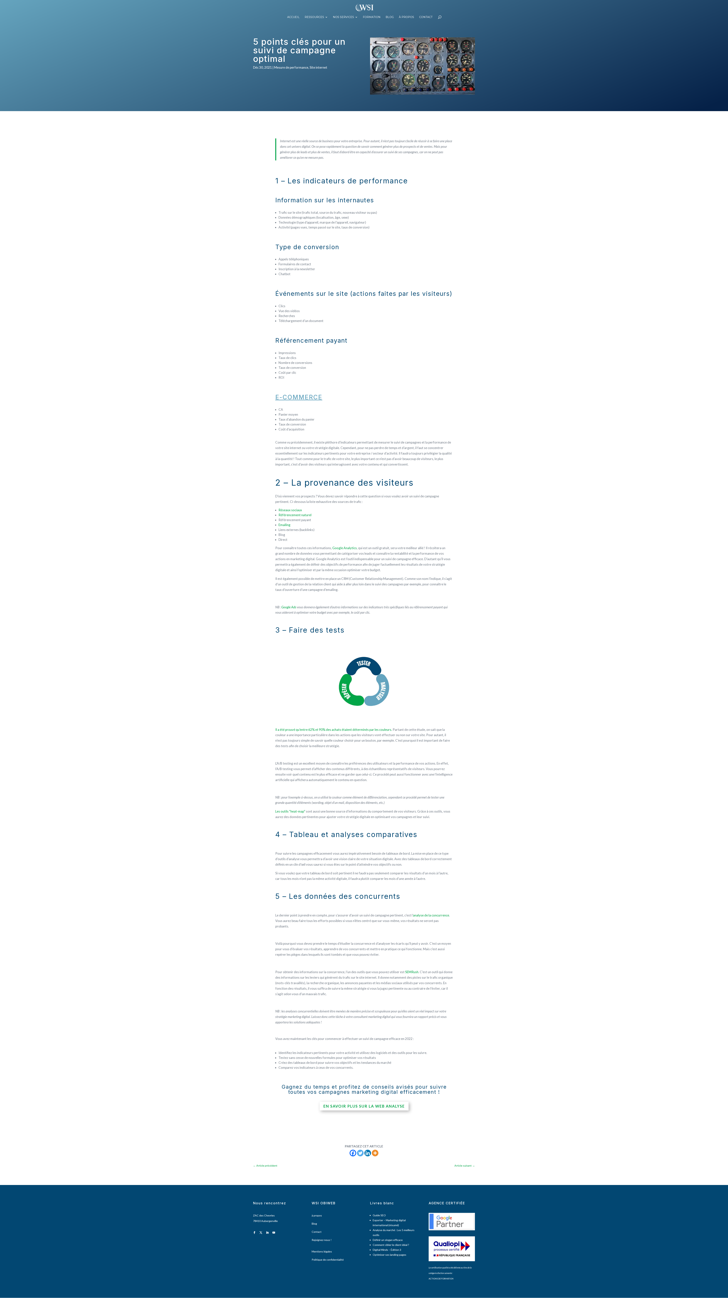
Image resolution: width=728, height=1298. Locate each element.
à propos (317, 1215)
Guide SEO (379, 1215)
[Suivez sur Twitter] (261, 1232)
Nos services (343, 17)
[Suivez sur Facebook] (254, 1232)
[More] (375, 1153)
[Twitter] (360, 1153)
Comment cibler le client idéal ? (391, 1244)
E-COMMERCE (298, 397)
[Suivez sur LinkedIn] (267, 1232)
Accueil (293, 17)
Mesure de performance (291, 67)
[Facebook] (353, 1153)
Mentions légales (322, 1251)
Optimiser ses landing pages (389, 1254)
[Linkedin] (367, 1153)
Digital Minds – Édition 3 (387, 1249)
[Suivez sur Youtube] (273, 1232)
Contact (425, 17)
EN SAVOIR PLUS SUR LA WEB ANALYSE (364, 1106)
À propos (406, 17)
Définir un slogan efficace (388, 1239)
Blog (390, 17)
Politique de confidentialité (328, 1259)
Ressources (314, 17)
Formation (371, 17)
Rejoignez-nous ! (322, 1239)
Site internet (318, 67)
